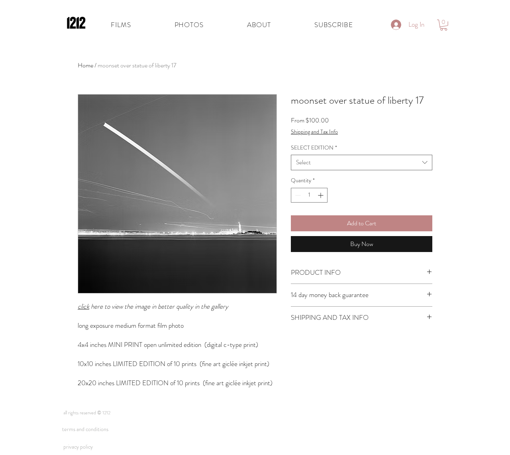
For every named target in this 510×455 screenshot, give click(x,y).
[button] (189, 24)
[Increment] (321, 195)
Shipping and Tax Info (314, 132)
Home (85, 65)
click (83, 306)
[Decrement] (297, 195)
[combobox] (361, 162)
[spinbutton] (309, 195)
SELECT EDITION (314, 148)
